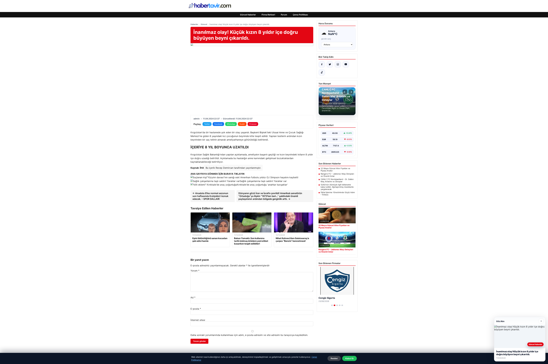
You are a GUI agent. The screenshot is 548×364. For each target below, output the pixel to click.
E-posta (196, 308)
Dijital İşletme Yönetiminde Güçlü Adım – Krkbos (338, 193)
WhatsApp (231, 124)
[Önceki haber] (344, 92)
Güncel (204, 24)
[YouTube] (345, 64)
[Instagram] (338, 64)
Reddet (334, 358)
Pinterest (252, 124)
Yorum (195, 270)
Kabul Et (349, 358)
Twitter (207, 124)
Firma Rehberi (268, 14)
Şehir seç (326, 39)
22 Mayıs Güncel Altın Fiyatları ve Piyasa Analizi (335, 169)
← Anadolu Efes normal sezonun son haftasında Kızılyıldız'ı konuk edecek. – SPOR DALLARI (210, 196)
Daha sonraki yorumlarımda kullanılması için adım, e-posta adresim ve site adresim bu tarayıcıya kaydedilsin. (249, 335)
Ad (193, 297)
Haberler (194, 24)
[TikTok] (322, 72)
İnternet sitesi (198, 320)
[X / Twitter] (330, 64)
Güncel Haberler (248, 14)
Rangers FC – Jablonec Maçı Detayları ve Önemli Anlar (337, 175)
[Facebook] (322, 64)
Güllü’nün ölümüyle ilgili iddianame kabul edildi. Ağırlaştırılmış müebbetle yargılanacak (337, 186)
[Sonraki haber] (350, 92)
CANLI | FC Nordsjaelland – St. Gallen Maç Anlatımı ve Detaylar (337, 180)
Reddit (242, 124)
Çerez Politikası (300, 14)
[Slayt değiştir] (332, 305)
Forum (284, 14)
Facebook (218, 124)
